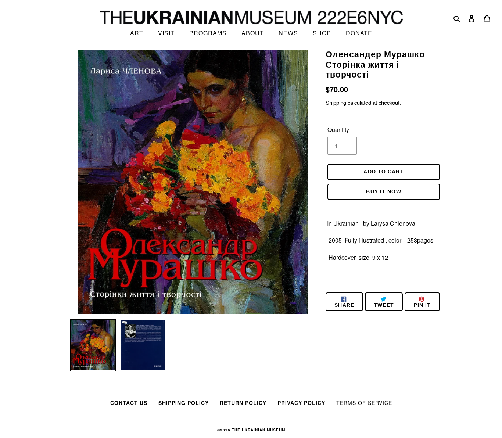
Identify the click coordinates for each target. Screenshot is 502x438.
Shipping (336, 102)
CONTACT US (128, 402)
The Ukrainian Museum (258, 429)
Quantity (338, 129)
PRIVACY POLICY (301, 402)
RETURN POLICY (243, 402)
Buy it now (383, 191)
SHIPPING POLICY (183, 402)
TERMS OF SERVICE (364, 402)
